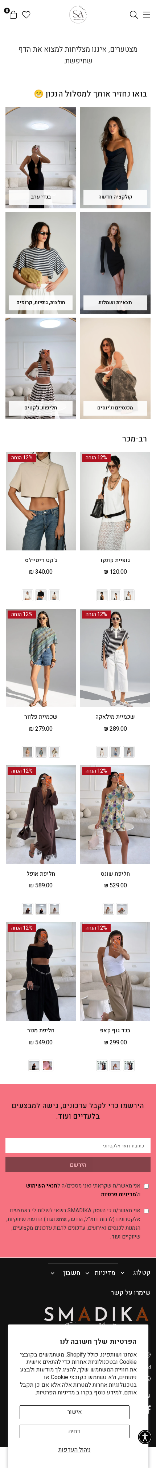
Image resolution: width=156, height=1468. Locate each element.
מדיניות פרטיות (118, 1194)
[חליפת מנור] (41, 971)
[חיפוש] (133, 14)
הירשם (78, 1165)
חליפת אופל (40, 874)
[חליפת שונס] (115, 814)
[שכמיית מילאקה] (115, 658)
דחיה (74, 1431)
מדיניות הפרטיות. (55, 1392)
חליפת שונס (115, 874)
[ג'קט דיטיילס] (41, 501)
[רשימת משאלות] (26, 14)
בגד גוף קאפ (115, 1030)
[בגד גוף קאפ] (115, 971)
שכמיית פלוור (41, 717)
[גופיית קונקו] (115, 501)
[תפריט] (146, 14)
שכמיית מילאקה (115, 717)
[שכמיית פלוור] (41, 658)
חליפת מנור (40, 1030)
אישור (74, 1412)
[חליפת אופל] (41, 814)
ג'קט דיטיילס (41, 560)
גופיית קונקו (115, 560)
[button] (145, 1437)
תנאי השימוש (41, 1186)
